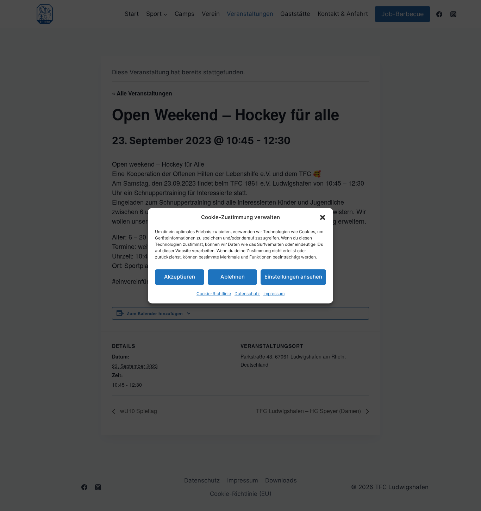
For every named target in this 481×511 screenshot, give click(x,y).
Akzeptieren (179, 276)
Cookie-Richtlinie (213, 293)
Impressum (274, 293)
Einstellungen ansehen (293, 276)
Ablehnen (232, 276)
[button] (322, 217)
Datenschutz (247, 293)
